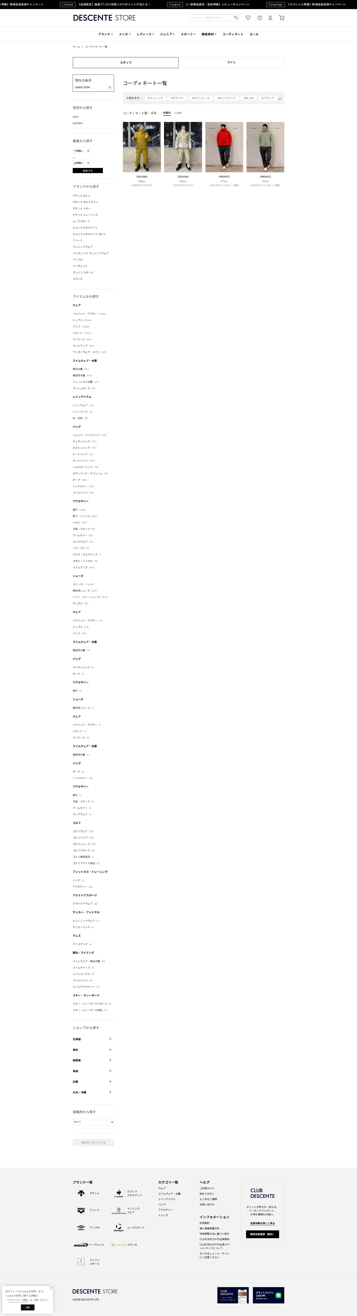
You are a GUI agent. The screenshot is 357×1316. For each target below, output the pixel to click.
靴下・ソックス (86, 516)
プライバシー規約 (18, 1300)
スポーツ (187, 34)
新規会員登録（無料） (262, 1234)
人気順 (177, 113)
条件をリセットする (93, 1142)
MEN (76, 116)
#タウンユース (200, 98)
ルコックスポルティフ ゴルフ (89, 234)
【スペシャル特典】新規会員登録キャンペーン (297, 4)
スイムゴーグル (84, 974)
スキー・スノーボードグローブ (93, 1003)
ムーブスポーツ (81, 221)
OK (28, 1307)
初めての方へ (207, 1193)
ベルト (80, 522)
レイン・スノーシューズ (91, 597)
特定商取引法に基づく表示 (214, 1233)
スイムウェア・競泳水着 (90, 961)
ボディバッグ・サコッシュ (91, 473)
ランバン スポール (83, 272)
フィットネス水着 (86, 381)
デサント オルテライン (85, 202)
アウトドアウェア (86, 903)
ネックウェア (84, 541)
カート (278, 18)
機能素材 (208, 34)
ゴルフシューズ (85, 844)
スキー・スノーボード (86, 995)
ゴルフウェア (84, 831)
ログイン (267, 18)
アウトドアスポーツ (85, 895)
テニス (77, 936)
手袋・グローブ (84, 528)
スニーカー (84, 584)
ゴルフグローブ (84, 850)
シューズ (78, 576)
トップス (83, 320)
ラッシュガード (85, 388)
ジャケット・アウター (90, 313)
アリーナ (78, 240)
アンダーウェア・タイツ (90, 352)
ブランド (104, 34)
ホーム (76, 46)
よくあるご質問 (208, 1199)
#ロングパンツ (227, 98)
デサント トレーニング (85, 214)
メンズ (123, 34)
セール (254, 34)
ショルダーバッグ (86, 467)
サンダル (81, 603)
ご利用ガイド (207, 1188)
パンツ (82, 326)
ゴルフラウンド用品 (87, 863)
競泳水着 (81, 369)
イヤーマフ (81, 548)
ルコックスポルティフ (85, 227)
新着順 (167, 112)
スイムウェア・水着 (85, 361)
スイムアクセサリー (87, 986)
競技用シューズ (85, 590)
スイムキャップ (84, 967)
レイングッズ (83, 411)
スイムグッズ (84, 567)
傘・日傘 (81, 418)
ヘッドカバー (84, 486)
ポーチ (80, 479)
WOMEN (78, 123)
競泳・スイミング (83, 953)
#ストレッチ (155, 98)
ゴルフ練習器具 (84, 856)
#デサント (177, 98)
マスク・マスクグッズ (87, 554)
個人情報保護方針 (209, 1228)
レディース (144, 34)
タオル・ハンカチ (86, 560)
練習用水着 (83, 375)
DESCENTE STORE (105, 18)
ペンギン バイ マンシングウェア (91, 253)
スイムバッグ (84, 492)
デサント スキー (82, 208)
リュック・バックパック (90, 435)
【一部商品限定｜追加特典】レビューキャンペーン (200, 4)
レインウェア (84, 405)
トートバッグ (84, 454)
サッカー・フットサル (86, 912)
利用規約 (204, 1223)
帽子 (80, 509)
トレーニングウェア (86, 920)
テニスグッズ (83, 944)
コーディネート (233, 34)
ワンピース (83, 339)
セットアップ (84, 345)
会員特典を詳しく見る (262, 1223)
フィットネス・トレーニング (90, 872)
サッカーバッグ (84, 927)
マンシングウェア (83, 246)
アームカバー (83, 535)
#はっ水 (249, 98)
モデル (231, 62)
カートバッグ (84, 460)
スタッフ (126, 62)
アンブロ (78, 259)
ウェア (77, 305)
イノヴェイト (80, 266)
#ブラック (268, 98)
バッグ (77, 427)
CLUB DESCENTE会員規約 (215, 1239)
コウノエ (78, 278)
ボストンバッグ (85, 447)
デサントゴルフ (81, 195)
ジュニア (166, 34)
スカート (82, 332)
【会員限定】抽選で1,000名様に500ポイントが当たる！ (97, 4)
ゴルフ (77, 823)
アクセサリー (81, 501)
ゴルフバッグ (84, 837)
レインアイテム (82, 397)
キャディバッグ (85, 441)
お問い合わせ (207, 1204)
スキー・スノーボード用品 (91, 1010)
